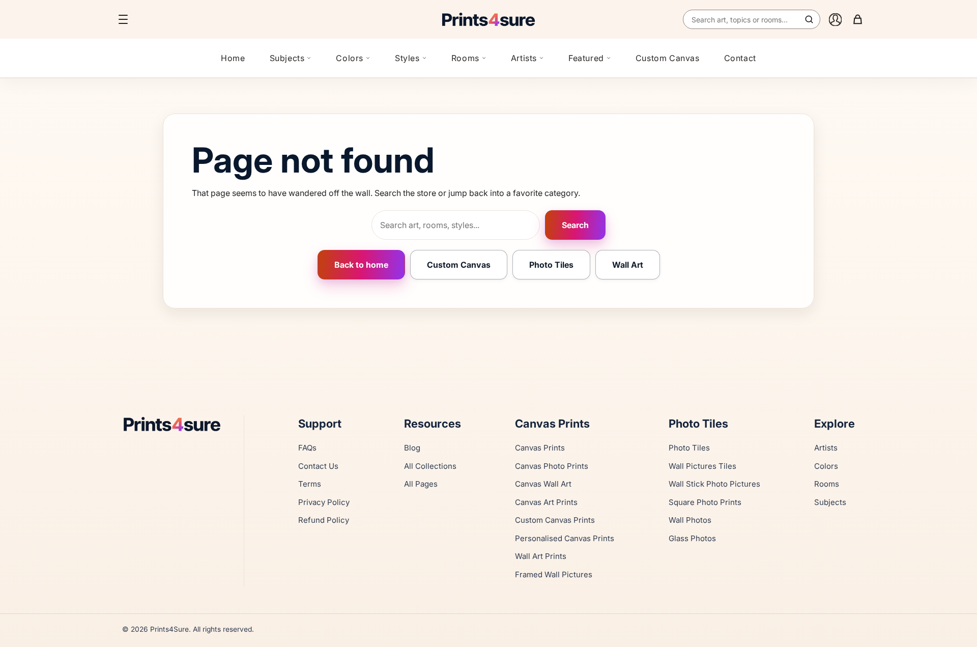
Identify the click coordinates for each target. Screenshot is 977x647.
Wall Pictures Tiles (702, 466)
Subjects (287, 58)
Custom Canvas (668, 58)
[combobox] (751, 19)
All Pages (421, 484)
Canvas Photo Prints (551, 466)
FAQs (307, 448)
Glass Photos (692, 538)
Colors (349, 58)
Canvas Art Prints (546, 502)
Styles (407, 58)
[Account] (835, 19)
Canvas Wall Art (543, 484)
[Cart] (857, 19)
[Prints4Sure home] (488, 19)
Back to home (361, 265)
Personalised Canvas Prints (564, 538)
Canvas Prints (540, 448)
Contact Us (318, 466)
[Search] (809, 19)
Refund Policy (323, 520)
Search (575, 225)
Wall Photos (690, 520)
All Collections (430, 466)
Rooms (465, 58)
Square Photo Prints (705, 502)
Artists (524, 58)
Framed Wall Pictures (553, 574)
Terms (309, 484)
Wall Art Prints (540, 556)
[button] (123, 19)
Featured (586, 58)
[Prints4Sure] (177, 423)
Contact (740, 58)
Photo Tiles (551, 265)
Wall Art (627, 265)
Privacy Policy (324, 502)
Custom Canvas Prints (555, 520)
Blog (412, 448)
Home (233, 58)
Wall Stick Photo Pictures (714, 484)
